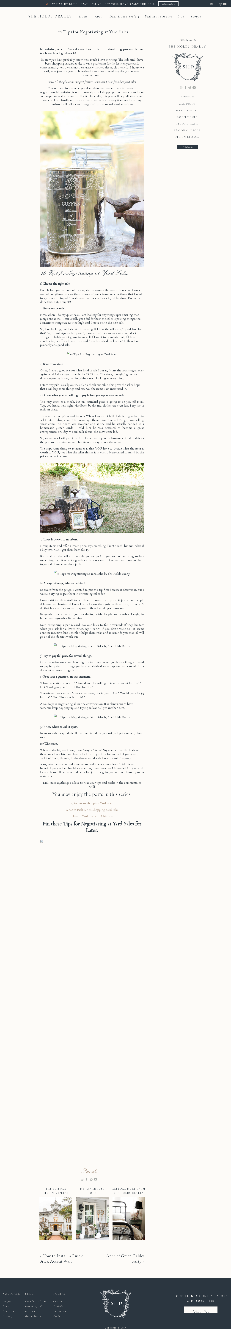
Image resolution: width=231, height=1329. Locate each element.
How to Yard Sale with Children (92, 816)
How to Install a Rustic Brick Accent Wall (61, 1258)
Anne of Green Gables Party (125, 1258)
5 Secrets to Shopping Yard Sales (92, 803)
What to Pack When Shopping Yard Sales (92, 810)
